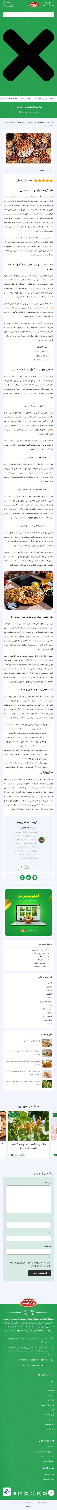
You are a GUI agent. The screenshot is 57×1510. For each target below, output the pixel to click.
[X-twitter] (20, 1493)
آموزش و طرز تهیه (39, 950)
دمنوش (49, 1013)
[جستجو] (52, 10)
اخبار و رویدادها (40, 953)
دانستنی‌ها (42, 960)
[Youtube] (15, 1493)
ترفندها (43, 956)
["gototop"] (51, 1492)
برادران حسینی (42, 255)
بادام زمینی (47, 1016)
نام (49, 1219)
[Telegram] (44, 1493)
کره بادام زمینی (46, 1001)
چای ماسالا (47, 1009)
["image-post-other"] (28, 912)
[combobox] (28, 14)
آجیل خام (49, 308)
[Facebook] (38, 1493)
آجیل (50, 983)
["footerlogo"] (28, 1303)
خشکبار (49, 990)
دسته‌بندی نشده (40, 963)
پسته (11, 724)
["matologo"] (28, 1506)
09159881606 (9, 4)
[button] (7, 171)
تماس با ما (6, 2)
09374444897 (9, 6)
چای (50, 1005)
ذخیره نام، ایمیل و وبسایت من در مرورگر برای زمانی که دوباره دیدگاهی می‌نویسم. (30, 1264)
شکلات (49, 998)
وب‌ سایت (47, 1246)
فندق (49, 1024)
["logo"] (41, 4)
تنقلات (49, 994)
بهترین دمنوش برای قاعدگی (32, 1041)
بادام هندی (47, 1020)
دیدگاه (48, 1182)
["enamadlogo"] (7, 1492)
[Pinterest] (26, 1493)
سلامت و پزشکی (40, 966)
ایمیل (48, 1233)
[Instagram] (32, 1493)
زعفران (50, 430)
